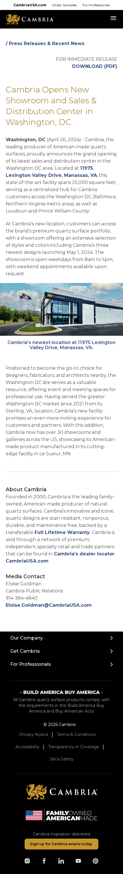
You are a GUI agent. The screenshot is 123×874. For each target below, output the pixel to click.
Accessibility (27, 746)
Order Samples (64, 5)
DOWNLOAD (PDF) (94, 66)
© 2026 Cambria (59, 724)
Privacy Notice (33, 734)
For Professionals (96, 5)
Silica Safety (62, 759)
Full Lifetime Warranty (62, 532)
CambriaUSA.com (29, 5)
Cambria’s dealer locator (84, 554)
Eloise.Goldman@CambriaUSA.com (49, 605)
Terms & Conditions (76, 734)
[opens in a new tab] (27, 860)
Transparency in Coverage (73, 746)
